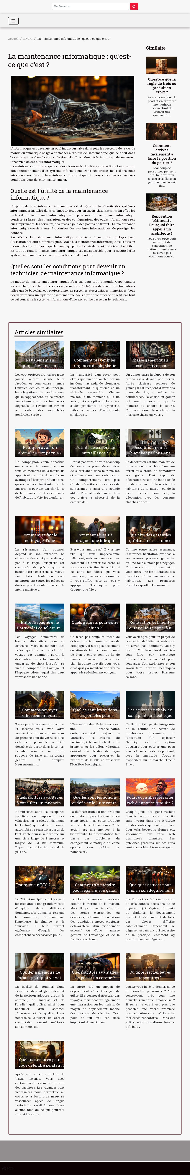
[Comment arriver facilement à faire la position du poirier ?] (161, 131)
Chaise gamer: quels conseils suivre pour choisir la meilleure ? (150, 365)
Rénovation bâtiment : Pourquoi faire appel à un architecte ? (162, 225)
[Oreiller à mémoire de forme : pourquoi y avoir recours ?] (39, 967)
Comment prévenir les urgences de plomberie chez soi (95, 365)
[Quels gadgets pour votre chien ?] (94, 617)
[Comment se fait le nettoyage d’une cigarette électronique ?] (39, 530)
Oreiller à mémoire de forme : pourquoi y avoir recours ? (40, 977)
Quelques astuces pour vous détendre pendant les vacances (40, 1065)
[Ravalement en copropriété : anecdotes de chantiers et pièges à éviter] (39, 355)
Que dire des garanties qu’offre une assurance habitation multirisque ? (150, 540)
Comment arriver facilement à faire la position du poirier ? (162, 154)
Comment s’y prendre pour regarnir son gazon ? (95, 890)
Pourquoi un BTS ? (33, 884)
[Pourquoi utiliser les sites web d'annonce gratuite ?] (150, 792)
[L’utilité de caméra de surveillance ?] (94, 442)
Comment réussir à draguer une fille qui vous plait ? (95, 540)
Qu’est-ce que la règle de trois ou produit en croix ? (161, 85)
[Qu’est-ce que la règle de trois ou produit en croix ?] (161, 65)
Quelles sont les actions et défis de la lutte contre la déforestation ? (95, 803)
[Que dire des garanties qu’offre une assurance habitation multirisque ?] (150, 530)
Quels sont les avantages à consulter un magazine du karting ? (40, 803)
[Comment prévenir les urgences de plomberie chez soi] (94, 355)
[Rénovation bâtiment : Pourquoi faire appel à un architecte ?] (161, 202)
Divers (27, 38)
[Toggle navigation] (13, 20)
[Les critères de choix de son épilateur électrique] (150, 704)
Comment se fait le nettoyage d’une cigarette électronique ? (40, 540)
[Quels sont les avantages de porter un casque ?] (94, 967)
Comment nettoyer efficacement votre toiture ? (40, 715)
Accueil (13, 38)
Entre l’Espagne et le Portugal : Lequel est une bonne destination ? (40, 628)
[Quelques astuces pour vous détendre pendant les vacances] (39, 1054)
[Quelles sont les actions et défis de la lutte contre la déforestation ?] (94, 792)
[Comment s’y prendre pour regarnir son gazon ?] (94, 879)
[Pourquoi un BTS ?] (39, 879)
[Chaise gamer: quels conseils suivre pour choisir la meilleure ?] (150, 355)
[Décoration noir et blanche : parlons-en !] (150, 442)
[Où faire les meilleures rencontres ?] (150, 967)
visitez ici (110, 210)
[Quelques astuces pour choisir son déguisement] (150, 879)
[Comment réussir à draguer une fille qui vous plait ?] (94, 530)
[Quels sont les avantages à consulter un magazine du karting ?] (39, 792)
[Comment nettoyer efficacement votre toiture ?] (39, 704)
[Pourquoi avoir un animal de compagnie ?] (39, 442)
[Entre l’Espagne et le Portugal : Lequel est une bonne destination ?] (39, 617)
